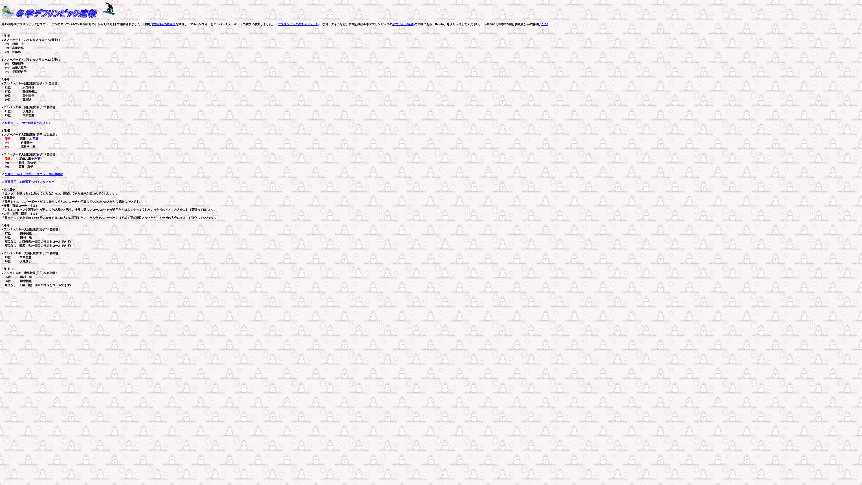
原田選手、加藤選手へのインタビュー (29, 181)
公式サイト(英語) (403, 24)
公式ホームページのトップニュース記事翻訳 (34, 174)
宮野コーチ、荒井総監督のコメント (28, 123)
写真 (35, 138)
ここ (544, 24)
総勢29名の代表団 (164, 24)
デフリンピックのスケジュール (298, 24)
